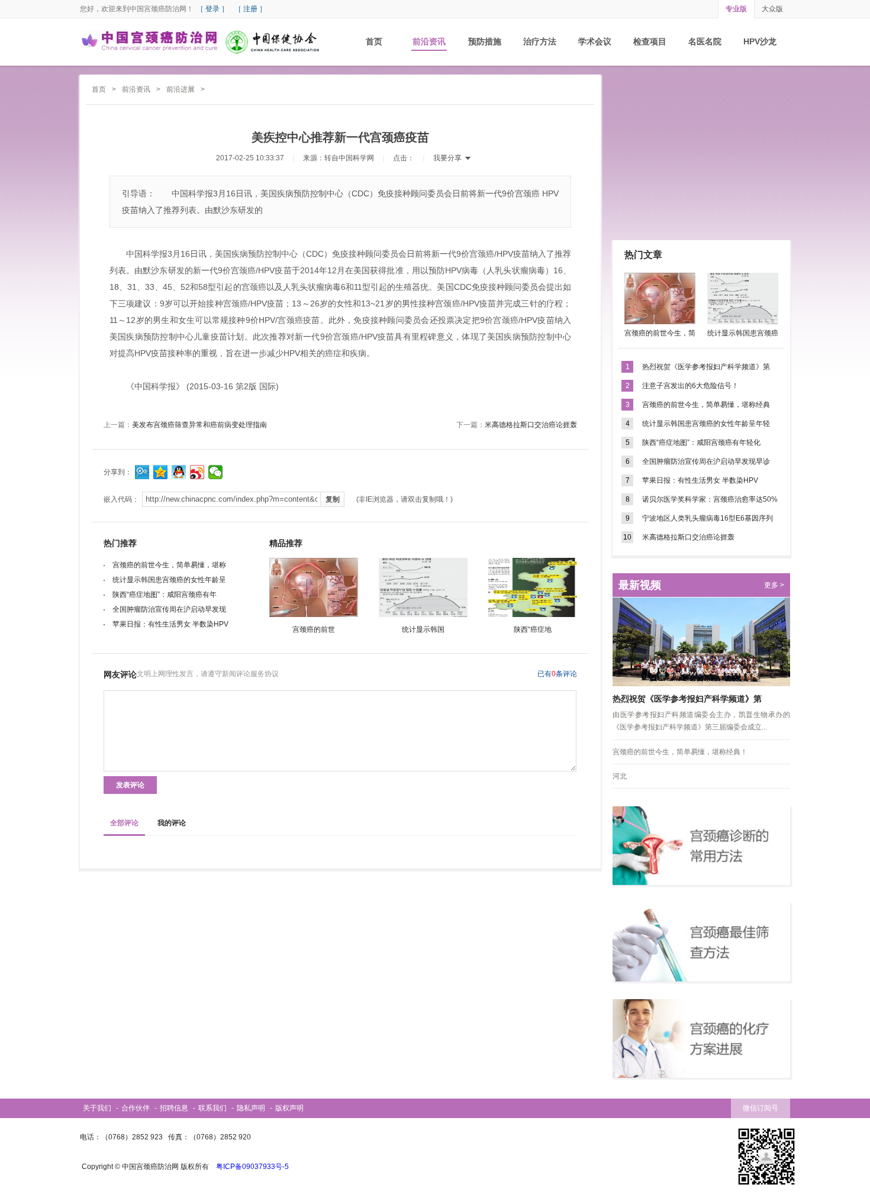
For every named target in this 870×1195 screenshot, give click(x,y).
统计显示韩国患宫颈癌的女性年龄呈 (169, 580)
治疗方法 (539, 41)
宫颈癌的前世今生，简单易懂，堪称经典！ (680, 752)
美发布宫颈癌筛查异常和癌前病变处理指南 (199, 425)
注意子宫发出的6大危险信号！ (690, 386)
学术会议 (594, 41)
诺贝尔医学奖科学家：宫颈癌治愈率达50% (710, 499)
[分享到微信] (215, 472)
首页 (374, 41)
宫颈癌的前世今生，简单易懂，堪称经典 (706, 405)
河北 (620, 776)
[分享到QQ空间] (160, 472)
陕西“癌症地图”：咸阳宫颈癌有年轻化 (701, 442)
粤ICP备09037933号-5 (252, 1166)
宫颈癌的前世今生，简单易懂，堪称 (169, 565)
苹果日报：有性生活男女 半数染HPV (170, 624)
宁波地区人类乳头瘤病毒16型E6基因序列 (707, 518)
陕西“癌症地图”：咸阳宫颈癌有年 (164, 594)
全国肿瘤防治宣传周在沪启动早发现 (169, 609)
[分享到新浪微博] (197, 472)
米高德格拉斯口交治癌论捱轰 (531, 425)
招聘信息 (174, 1108)
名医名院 (704, 41)
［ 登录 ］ (212, 9)
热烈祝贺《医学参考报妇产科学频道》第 (706, 367)
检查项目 (649, 41)
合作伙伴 (135, 1108)
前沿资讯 (429, 41)
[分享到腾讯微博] (142, 472)
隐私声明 (251, 1108)
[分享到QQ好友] (179, 472)
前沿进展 (180, 89)
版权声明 (289, 1108)
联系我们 (212, 1108)
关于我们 (97, 1108)
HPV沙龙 (759, 41)
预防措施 (484, 41)
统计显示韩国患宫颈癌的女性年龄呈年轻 (706, 423)
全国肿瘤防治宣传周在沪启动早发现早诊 (706, 461)
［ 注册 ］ (250, 9)
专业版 (736, 9)
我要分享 (447, 158)
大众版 (772, 9)
